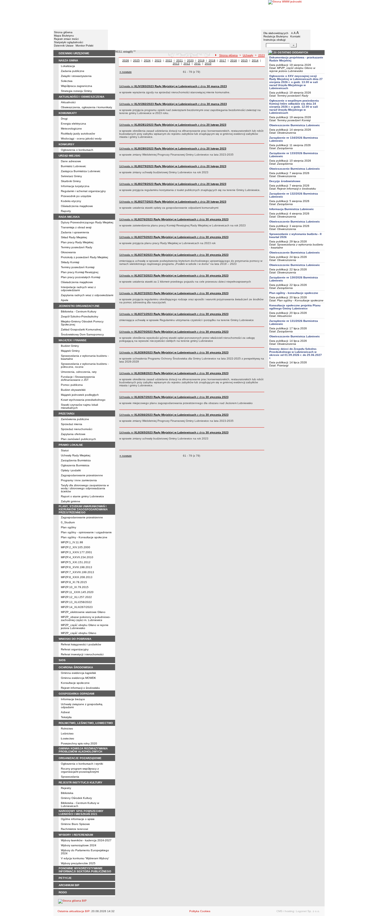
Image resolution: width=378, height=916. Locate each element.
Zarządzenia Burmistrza (76, 460)
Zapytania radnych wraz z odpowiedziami (87, 295)
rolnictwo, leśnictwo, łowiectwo (86, 722)
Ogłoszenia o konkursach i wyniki (82, 763)
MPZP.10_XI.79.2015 (75, 587)
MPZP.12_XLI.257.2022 (76, 597)
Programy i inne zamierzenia (79, 480)
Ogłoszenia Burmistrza (75, 465)
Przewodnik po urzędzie (76, 196)
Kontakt (295, 36)
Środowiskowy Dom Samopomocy (82, 334)
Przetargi (282, 365)
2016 (233, 60)
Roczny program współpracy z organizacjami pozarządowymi (80, 770)
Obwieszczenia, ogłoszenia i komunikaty (86, 107)
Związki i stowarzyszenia (76, 75)
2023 (261, 55)
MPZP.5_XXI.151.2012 (75, 562)
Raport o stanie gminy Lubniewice (82, 496)
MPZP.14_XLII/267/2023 (77, 607)
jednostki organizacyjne (79, 305)
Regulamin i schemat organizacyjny (83, 191)
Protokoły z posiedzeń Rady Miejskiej (84, 257)
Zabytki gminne (70, 501)
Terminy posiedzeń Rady (76, 247)
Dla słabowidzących (275, 33)
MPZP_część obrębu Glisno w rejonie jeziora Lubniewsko (84, 626)
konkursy (66, 144)
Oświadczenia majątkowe (77, 206)
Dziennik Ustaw (63, 45)
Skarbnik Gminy (71, 181)
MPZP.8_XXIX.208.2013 (76, 577)
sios (62, 660)
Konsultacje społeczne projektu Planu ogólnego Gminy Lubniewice (294, 307)
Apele (64, 300)
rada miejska (69, 216)
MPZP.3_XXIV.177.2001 (76, 552)
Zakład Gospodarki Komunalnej (81, 329)
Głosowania (68, 252)
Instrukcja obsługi (274, 39)
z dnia (173, 86)
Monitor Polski (84, 45)
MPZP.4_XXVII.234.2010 (77, 557)
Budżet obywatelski (73, 389)
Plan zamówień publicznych (78, 439)
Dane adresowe (71, 161)
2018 (212, 60)
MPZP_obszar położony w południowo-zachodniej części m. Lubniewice (85, 618)
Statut (65, 450)
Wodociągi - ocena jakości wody (81, 138)
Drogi (64, 118)
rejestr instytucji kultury (80, 782)
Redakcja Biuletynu (275, 36)
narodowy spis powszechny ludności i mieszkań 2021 (81, 812)
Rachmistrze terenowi (74, 828)
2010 (208, 63)
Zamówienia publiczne (75, 419)
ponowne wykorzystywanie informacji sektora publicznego (85, 870)
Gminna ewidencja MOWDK (78, 677)
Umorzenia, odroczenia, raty (79, 371)
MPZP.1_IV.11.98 (72, 542)
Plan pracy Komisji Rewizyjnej (79, 272)
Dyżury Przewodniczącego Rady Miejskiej (87, 222)
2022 (168, 60)
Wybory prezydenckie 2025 (78, 863)
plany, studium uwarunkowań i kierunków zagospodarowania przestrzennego (83, 509)
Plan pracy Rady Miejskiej (77, 242)
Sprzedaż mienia (71, 424)
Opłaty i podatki (71, 470)
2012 (186, 63)
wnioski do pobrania (75, 638)
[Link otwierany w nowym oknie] (296, 14)
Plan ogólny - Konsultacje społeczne (84, 537)
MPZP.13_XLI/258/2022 (76, 602)
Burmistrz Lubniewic (73, 166)
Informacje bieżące (73, 699)
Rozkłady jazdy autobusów (78, 133)
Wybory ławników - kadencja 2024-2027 (86, 840)
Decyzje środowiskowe (285, 181)
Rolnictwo (67, 728)
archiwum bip (69, 885)
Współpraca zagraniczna (76, 85)
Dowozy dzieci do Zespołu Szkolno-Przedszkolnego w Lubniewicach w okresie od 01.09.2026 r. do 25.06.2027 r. (295, 353)
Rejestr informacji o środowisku (80, 687)
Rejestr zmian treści (66, 38)
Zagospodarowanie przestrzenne (82, 475)
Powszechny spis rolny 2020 (79, 743)
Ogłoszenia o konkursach (77, 149)
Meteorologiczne (71, 128)
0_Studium (68, 522)
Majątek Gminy (70, 350)
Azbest (65, 712)
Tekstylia (66, 717)
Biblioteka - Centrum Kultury (78, 311)
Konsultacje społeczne (75, 682)
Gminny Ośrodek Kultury (76, 797)
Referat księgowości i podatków (81, 644)
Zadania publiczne (72, 71)
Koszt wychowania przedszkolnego (83, 399)
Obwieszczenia (286, 132)
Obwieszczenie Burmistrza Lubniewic (294, 125)
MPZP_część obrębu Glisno (78, 633)
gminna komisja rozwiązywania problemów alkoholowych (83, 750)
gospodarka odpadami (76, 693)
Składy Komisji (70, 262)
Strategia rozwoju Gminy (76, 90)
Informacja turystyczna (75, 186)
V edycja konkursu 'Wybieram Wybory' (85, 858)
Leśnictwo (67, 733)
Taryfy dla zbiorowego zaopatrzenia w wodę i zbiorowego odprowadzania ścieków (85, 488)
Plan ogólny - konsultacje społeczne (293, 292)
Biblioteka (67, 793)
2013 (176, 63)
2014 (255, 60)
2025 (136, 60)
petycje (65, 877)
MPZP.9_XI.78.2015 (74, 582)
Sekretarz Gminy (71, 176)
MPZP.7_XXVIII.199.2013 (77, 572)
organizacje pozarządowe (80, 758)
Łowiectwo (67, 738)
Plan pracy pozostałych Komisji (80, 277)
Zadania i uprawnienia (75, 232)
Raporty (66, 211)
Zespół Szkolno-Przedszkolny (79, 316)
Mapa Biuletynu (64, 35)
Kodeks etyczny (71, 201)
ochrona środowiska (76, 667)
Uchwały (248, 55)
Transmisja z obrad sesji (76, 227)
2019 (201, 60)
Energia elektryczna (73, 123)
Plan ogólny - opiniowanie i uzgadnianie (86, 532)
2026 (125, 60)
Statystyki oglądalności (68, 42)
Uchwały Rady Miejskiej (75, 455)
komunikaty (68, 113)
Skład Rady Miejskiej (74, 237)
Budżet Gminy (70, 345)
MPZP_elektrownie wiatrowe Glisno (83, 612)
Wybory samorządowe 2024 (78, 845)
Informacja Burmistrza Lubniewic (291, 209)
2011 (197, 63)
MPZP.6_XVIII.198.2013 (76, 567)
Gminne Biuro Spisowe (75, 824)
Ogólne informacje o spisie (78, 819)
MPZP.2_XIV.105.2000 (75, 547)
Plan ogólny (68, 527)
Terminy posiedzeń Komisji (77, 267)
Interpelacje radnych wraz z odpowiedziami (78, 289)
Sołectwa (67, 80)
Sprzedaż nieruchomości (76, 429)
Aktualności (68, 102)
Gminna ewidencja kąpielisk (78, 672)
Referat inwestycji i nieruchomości (82, 654)
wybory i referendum (76, 834)
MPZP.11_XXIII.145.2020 (77, 592)
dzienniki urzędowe (74, 53)
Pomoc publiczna (72, 384)
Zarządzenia (285, 148)
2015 (244, 60)
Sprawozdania (70, 776)
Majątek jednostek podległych (80, 394)
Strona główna (63, 32)
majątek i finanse (73, 340)
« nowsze (126, 71)
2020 (190, 60)
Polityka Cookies (199, 911)
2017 (222, 60)
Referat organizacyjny (75, 649)
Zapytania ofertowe (73, 434)
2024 (147, 60)
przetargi (66, 413)
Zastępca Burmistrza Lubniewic (80, 171)
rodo (63, 892)
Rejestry (66, 788)
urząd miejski (69, 155)
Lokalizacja (68, 66)
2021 (179, 60)
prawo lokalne (71, 444)
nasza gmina (68, 60)
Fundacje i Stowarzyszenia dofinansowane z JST (78, 378)
